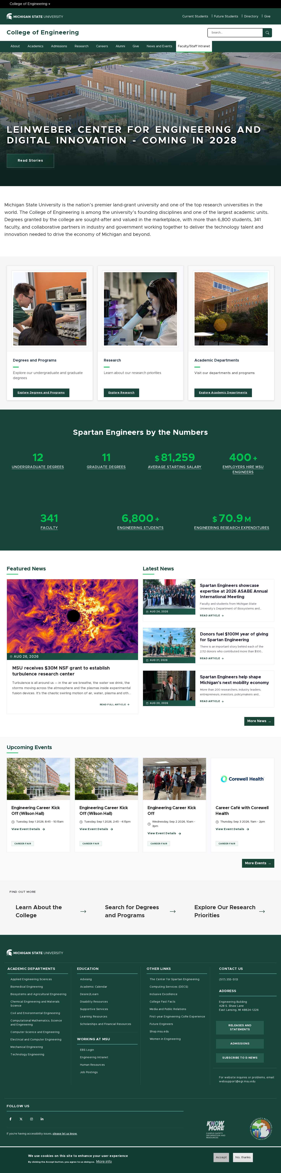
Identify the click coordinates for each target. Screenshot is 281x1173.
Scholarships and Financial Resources (105, 1024)
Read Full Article (113, 704)
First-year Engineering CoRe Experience (177, 1016)
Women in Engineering (165, 1039)
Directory (251, 16)
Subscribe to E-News (243, 1057)
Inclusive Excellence (164, 994)
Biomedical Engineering (27, 987)
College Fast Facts (178, 1001)
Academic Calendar (109, 986)
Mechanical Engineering (27, 1047)
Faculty (49, 528)
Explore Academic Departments (223, 392)
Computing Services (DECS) (178, 986)
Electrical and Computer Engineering (36, 1039)
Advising (86, 979)
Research (82, 46)
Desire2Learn (105, 994)
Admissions (59, 46)
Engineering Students (140, 528)
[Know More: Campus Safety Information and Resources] (208, 1121)
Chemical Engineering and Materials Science (35, 1003)
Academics (35, 46)
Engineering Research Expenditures (231, 528)
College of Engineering (28, 4)
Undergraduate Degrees (38, 467)
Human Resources (108, 1064)
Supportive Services (109, 1009)
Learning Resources (109, 1016)
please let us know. (65, 1133)
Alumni (120, 46)
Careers (102, 46)
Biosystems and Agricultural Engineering (39, 994)
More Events (255, 863)
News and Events (159, 46)
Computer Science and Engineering (35, 1032)
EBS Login (103, 1049)
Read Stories (30, 160)
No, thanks (243, 1157)
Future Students (226, 16)
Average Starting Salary (175, 467)
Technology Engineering (27, 1054)
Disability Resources (109, 1001)
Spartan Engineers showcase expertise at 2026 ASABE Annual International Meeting (234, 591)
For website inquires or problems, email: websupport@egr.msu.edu (247, 1079)
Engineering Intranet (109, 1057)
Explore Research (121, 392)
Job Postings (105, 1072)
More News (256, 721)
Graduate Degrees (106, 467)
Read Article (210, 615)
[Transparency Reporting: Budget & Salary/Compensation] (254, 1121)
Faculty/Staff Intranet (194, 47)
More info (104, 1161)
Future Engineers (161, 1024)
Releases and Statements (246, 1027)
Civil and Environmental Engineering (35, 1013)
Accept (221, 1157)
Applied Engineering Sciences (31, 979)
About (15, 46)
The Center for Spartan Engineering (178, 979)
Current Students (195, 16)
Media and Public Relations (168, 1009)
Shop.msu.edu (175, 1031)
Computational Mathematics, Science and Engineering (38, 1022)
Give (267, 16)
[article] (50, 333)
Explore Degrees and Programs (41, 392)
